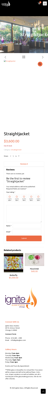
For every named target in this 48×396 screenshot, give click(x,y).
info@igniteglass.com (18, 340)
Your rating (10, 192)
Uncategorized (16, 150)
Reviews (24, 164)
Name (9, 226)
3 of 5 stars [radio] (24, 199)
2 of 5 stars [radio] (17, 199)
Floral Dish (34, 269)
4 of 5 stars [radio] (31, 199)
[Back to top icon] (43, 391)
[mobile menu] (45, 3)
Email (8, 232)
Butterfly (13, 275)
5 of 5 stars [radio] (38, 199)
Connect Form (10, 334)
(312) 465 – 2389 (16, 338)
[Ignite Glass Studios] (6, 3)
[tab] (24, 164)
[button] (40, 64)
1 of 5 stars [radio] (9, 199)
